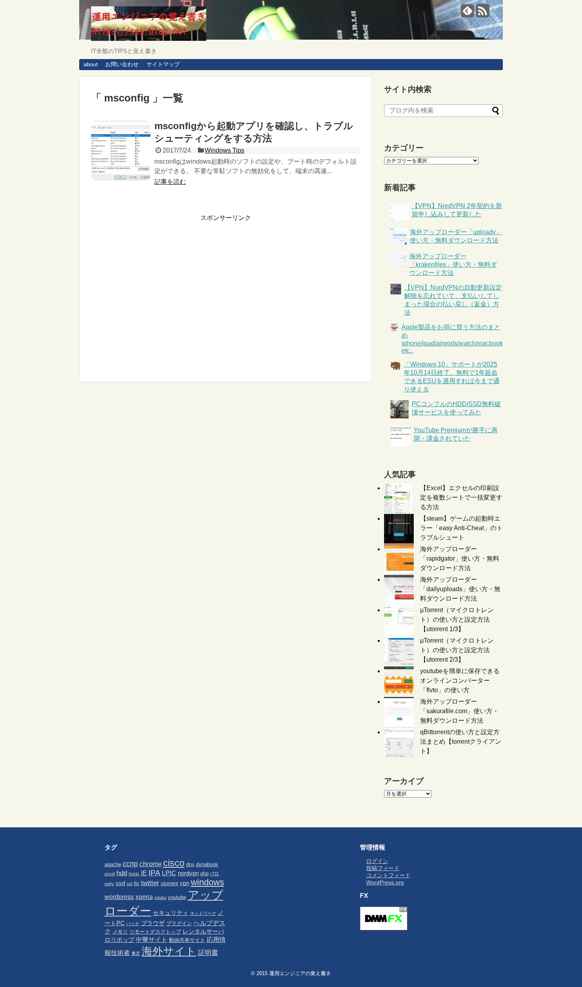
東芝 (135, 953)
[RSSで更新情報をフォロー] (482, 14)
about (91, 64)
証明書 (208, 952)
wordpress (119, 896)
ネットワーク (203, 913)
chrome (150, 864)
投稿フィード (382, 868)
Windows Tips (224, 150)
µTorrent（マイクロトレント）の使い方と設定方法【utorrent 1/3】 (457, 619)
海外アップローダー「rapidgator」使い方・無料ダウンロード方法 (459, 558)
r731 (214, 873)
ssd (120, 883)
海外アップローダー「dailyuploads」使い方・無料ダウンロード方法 (460, 589)
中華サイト (151, 939)
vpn (184, 883)
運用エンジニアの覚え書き (300, 973)
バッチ (132, 923)
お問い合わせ (122, 64)
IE (144, 872)
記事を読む (170, 181)
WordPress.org (385, 882)
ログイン (377, 861)
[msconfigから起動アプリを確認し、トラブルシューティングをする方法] (120, 150)
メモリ (120, 932)
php (204, 873)
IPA (154, 873)
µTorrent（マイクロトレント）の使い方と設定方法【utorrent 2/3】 (457, 650)
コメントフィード (388, 875)
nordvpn (188, 873)
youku (160, 897)
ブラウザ (153, 923)
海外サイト (169, 951)
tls (136, 883)
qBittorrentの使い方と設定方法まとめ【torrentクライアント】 (460, 741)
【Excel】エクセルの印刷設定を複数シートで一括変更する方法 (461, 497)
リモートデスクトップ (155, 932)
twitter (150, 883)
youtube (177, 897)
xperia (144, 896)
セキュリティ (170, 913)
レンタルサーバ (203, 931)
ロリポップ (119, 940)
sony (109, 883)
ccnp (130, 864)
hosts (134, 873)
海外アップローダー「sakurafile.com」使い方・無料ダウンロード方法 (459, 711)
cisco (173, 863)
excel (110, 873)
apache (113, 864)
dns (190, 864)
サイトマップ (163, 64)
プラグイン (179, 923)
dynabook (207, 864)
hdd (121, 873)
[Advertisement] (157, 298)
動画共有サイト (187, 940)
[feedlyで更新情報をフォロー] (467, 14)
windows (207, 882)
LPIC (169, 872)
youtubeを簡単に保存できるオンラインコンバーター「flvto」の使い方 (460, 680)
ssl (129, 883)
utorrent (169, 883)
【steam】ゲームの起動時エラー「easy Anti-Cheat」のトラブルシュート (461, 528)
